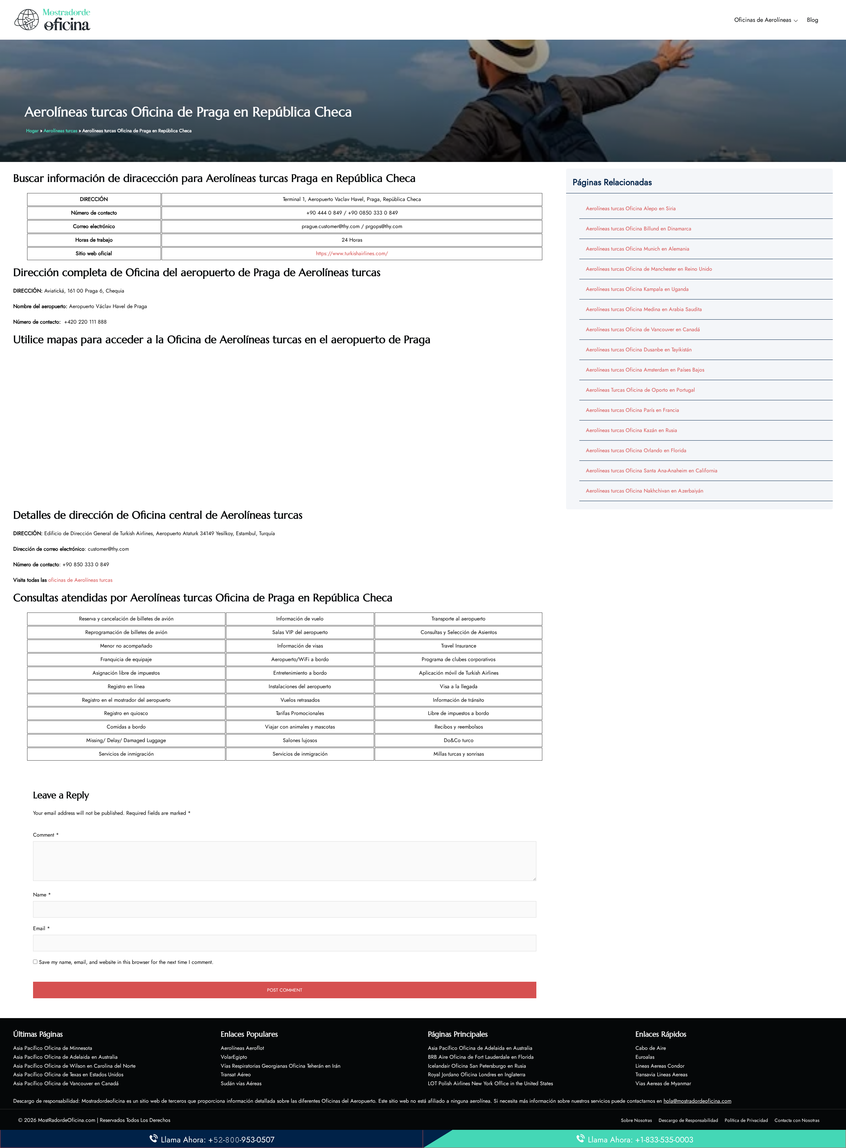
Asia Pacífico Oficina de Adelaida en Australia (65, 1057)
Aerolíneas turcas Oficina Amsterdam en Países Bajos (645, 370)
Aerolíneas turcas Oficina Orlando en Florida (636, 450)
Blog (812, 20)
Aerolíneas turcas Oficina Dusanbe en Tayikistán (639, 349)
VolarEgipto (234, 1057)
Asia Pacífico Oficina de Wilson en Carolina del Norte (74, 1066)
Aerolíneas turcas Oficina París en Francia (632, 410)
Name (42, 894)
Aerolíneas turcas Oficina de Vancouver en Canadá (643, 329)
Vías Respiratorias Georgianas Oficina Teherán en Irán (280, 1066)
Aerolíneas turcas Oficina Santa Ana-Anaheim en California (651, 470)
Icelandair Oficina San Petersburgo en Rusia (477, 1066)
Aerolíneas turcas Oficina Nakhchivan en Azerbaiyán (644, 491)
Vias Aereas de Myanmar (663, 1083)
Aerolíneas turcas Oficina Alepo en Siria (631, 208)
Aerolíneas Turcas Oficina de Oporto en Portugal (640, 390)
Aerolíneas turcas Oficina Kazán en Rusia (631, 430)
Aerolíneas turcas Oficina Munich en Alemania (637, 249)
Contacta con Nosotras (797, 1120)
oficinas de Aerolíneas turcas (80, 580)
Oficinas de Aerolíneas (762, 20)
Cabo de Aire (650, 1048)
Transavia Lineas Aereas (661, 1074)
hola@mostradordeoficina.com (697, 1101)
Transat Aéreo (236, 1074)
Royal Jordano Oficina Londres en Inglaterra (476, 1074)
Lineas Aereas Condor (659, 1066)
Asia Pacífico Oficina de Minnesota (52, 1048)
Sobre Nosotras (636, 1120)
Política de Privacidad (746, 1120)
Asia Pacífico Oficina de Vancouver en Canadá (66, 1083)
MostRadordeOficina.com (66, 1120)
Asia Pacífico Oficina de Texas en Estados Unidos (68, 1074)
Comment (46, 835)
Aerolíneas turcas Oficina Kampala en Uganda (637, 289)
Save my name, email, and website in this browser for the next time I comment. (126, 962)
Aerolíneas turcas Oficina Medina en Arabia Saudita (644, 309)
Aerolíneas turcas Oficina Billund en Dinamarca (638, 228)
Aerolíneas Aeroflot (242, 1048)
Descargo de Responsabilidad (688, 1120)
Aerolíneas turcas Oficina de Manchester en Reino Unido (649, 269)
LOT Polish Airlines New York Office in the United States (490, 1083)
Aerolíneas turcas (60, 130)
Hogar (32, 130)
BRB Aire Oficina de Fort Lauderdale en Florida (481, 1057)
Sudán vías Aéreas (241, 1083)
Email (41, 928)
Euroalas (644, 1057)
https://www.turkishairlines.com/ (352, 253)
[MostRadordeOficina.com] (52, 19)
